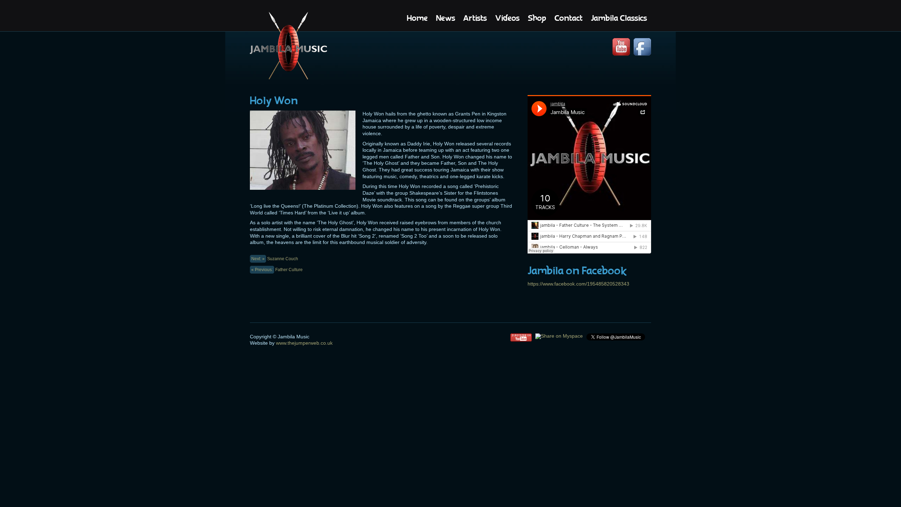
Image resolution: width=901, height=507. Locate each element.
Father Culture (277, 269)
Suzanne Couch (274, 258)
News (445, 18)
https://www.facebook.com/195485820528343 (578, 284)
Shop (537, 18)
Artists (475, 18)
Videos (507, 18)
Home (417, 18)
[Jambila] (288, 46)
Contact (568, 18)
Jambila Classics (619, 18)
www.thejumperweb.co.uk (304, 343)
